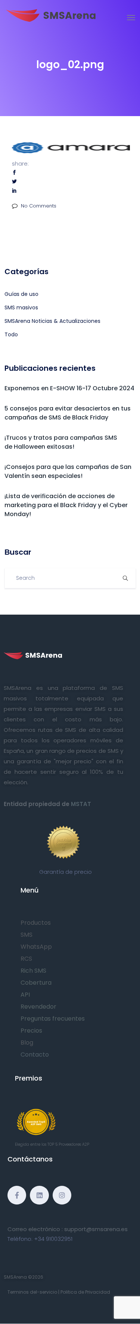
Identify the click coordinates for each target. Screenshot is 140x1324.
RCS (26, 958)
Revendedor (38, 1006)
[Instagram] (62, 1195)
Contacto (35, 1054)
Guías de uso (21, 294)
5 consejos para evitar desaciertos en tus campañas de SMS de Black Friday (67, 413)
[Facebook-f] (16, 1195)
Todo (11, 334)
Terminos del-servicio (32, 1292)
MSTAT (81, 804)
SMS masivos (21, 307)
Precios (31, 1030)
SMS (26, 934)
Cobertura (36, 982)
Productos (36, 922)
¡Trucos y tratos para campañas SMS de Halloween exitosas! (60, 442)
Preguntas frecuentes (53, 1018)
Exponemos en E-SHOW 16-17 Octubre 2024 (69, 388)
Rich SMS (33, 970)
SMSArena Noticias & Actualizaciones (52, 321)
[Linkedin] (39, 1195)
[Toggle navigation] (131, 17)
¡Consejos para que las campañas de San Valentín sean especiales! (67, 471)
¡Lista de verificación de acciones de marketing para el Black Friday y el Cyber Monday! (66, 505)
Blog (27, 1042)
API (25, 994)
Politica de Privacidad (85, 1292)
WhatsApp (36, 946)
